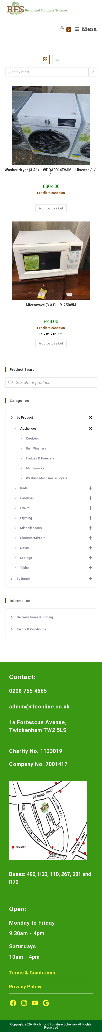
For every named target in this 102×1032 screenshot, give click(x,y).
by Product (25, 417)
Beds (24, 488)
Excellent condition (51, 193)
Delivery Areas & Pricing (35, 617)
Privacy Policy (25, 986)
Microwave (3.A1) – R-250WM (51, 305)
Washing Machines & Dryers (46, 478)
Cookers (32, 438)
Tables (25, 568)
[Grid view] (45, 59)
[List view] (56, 59)
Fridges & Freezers (40, 458)
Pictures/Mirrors (33, 538)
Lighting (26, 518)
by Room (23, 579)
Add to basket (51, 208)
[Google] (46, 1003)
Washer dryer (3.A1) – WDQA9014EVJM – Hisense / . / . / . (51, 172)
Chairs (25, 508)
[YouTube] (35, 1003)
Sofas (24, 548)
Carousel (26, 498)
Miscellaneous (31, 528)
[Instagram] (24, 1003)
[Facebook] (13, 1003)
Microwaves (35, 468)
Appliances (28, 428)
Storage (26, 558)
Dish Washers (36, 448)
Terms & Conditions (31, 629)
